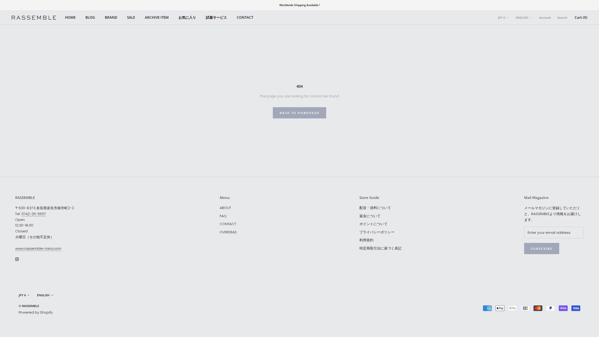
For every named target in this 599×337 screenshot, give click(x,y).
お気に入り (187, 17)
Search (562, 17)
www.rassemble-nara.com (38, 248)
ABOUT (225, 207)
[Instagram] (17, 259)
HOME (70, 17)
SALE (131, 17)
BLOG (90, 17)
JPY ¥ (501, 17)
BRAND (111, 17)
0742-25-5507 (34, 213)
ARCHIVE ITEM (157, 17)
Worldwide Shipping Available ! (299, 5)
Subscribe (541, 248)
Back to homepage (300, 113)
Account (545, 17)
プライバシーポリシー (376, 232)
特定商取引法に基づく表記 (380, 248)
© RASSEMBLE (29, 306)
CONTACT (245, 17)
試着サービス (216, 17)
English (522, 17)
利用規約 (366, 240)
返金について (369, 215)
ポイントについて (373, 223)
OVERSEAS (228, 232)
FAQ (223, 215)
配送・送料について (375, 207)
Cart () (581, 17)
